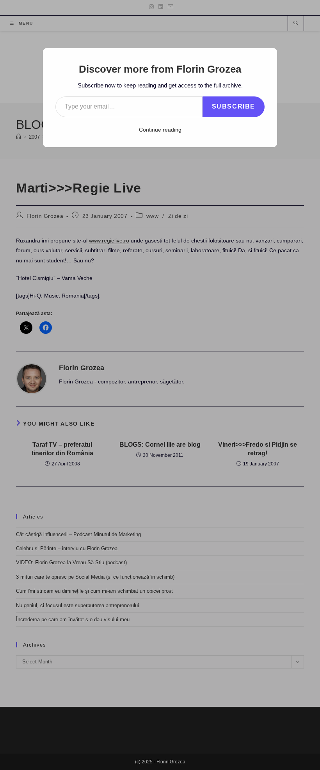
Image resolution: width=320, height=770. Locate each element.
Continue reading (160, 130)
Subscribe (233, 106)
